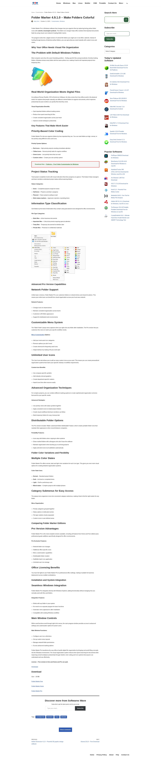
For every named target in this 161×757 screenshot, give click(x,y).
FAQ (117, 755)
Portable (102, 3)
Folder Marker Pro (36, 691)
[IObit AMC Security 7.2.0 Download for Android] (106, 109)
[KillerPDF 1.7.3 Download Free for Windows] (106, 126)
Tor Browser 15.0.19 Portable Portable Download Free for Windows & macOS (119, 210)
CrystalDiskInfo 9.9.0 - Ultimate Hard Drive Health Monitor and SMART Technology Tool (120, 218)
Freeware (50, 717)
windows (63, 717)
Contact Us (112, 3)
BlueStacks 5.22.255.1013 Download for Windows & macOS (119, 164)
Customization (39, 12)
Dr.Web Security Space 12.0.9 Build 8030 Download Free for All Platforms (119, 68)
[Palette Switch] (127, 3)
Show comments (65, 729)
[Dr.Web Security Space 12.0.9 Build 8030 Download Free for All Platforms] (106, 68)
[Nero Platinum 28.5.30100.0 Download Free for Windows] (106, 101)
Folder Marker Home (37, 686)
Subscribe (80, 708)
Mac (74, 3)
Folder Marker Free (37, 681)
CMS (95, 3)
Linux (80, 3)
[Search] (126, 19)
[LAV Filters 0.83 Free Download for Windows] (106, 117)
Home (58, 3)
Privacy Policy (102, 755)
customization (40, 717)
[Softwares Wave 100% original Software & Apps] (35, 3)
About (111, 755)
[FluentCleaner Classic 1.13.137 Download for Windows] (106, 93)
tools (57, 717)
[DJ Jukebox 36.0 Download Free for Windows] (106, 84)
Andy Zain (36, 21)
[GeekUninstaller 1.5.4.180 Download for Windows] (106, 76)
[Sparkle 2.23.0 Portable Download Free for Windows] (106, 134)
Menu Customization (38, 334)
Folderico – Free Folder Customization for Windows (62, 164)
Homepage (34, 666)
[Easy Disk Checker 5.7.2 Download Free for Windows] (106, 142)
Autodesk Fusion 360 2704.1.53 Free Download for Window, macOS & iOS (119, 172)
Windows (66, 3)
